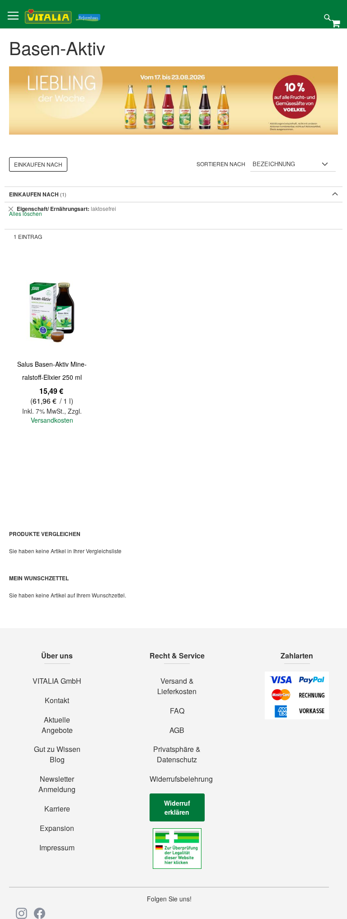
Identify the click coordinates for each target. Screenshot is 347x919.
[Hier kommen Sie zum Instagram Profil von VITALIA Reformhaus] (21, 913)
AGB (176, 730)
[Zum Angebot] (173, 100)
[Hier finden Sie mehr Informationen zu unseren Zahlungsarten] (297, 716)
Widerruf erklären (177, 807)
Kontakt (57, 700)
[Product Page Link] (52, 310)
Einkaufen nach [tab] (38, 164)
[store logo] (62, 14)
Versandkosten (52, 420)
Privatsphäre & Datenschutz (177, 754)
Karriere (57, 809)
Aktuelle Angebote (57, 725)
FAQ (177, 711)
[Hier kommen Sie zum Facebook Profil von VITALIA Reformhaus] (39, 913)
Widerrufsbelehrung (177, 779)
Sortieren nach (221, 164)
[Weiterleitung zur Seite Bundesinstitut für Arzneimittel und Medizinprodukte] (177, 866)
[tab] (173, 208)
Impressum (57, 848)
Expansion (57, 828)
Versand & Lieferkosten (177, 686)
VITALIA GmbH (57, 681)
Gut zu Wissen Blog (57, 754)
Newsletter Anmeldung (56, 784)
